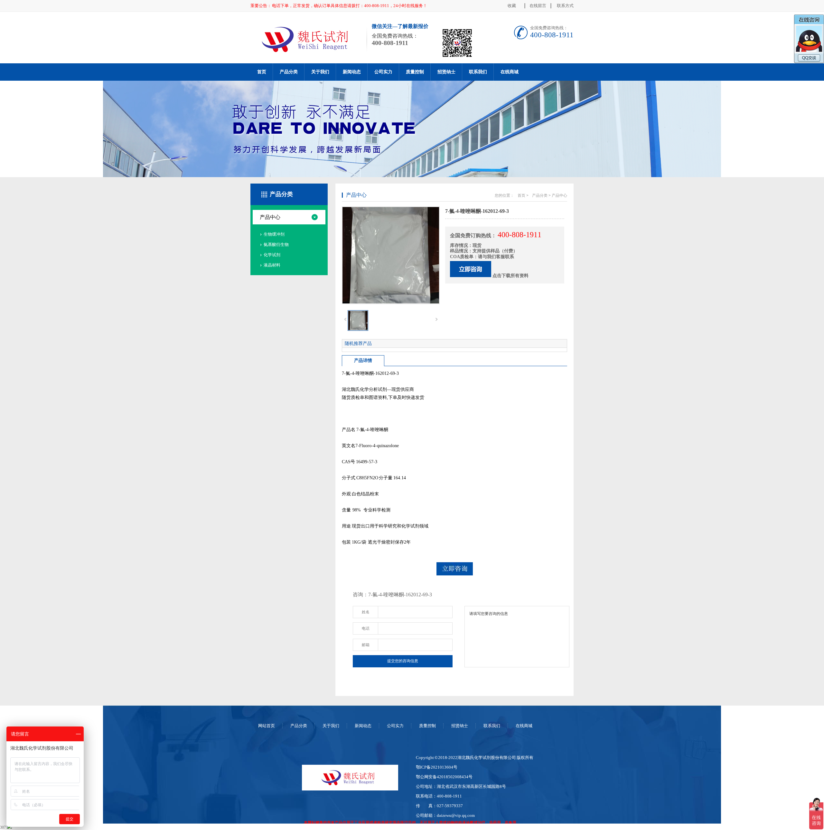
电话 (366, 628)
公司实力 (383, 71)
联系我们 (478, 71)
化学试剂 (272, 254)
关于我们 (320, 71)
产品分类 (289, 71)
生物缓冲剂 (274, 234)
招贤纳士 (446, 71)
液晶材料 (272, 265)
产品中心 (270, 217)
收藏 (512, 5)
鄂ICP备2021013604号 (436, 767)
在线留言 (537, 5)
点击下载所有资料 (510, 275)
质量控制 (415, 71)
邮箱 (366, 645)
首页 (261, 71)
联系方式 (565, 5)
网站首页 (266, 725)
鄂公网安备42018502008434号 (444, 776)
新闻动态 (352, 71)
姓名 (366, 612)
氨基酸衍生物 (276, 244)
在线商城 (510, 71)
